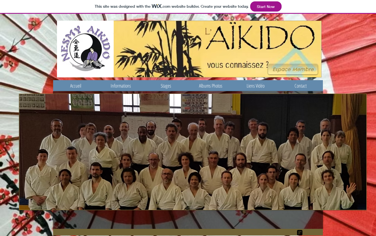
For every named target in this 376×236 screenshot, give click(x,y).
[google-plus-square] (300, 232)
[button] (120, 85)
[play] (358, 201)
